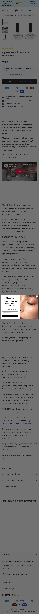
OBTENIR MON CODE (10, 315)
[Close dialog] (37, 296)
